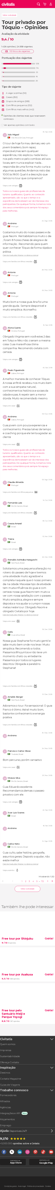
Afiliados (5, 1101)
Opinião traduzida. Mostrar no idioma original (20, 255)
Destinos (5, 1072)
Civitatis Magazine (10, 1078)
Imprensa (5, 1050)
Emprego (5, 1125)
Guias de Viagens (10, 1084)
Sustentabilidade (10, 1056)
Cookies (48, 1186)
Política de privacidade (35, 1186)
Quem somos (7, 1044)
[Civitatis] (8, 4)
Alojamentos (7, 1119)
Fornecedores (8, 1095)
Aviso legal (22, 1186)
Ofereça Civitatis (9, 1062)
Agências (5, 1107)
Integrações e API (10, 1113)
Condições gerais (10, 1186)
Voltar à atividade (9, 15)
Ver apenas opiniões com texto (19, 125)
